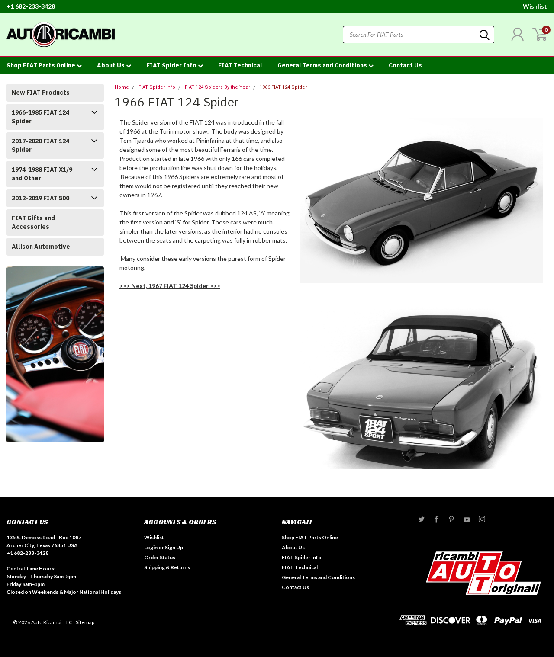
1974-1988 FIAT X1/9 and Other (42, 174)
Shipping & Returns (167, 567)
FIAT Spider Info (172, 65)
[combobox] (418, 34)
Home (122, 87)
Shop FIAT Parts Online (41, 65)
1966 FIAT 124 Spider (283, 87)
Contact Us (405, 65)
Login (151, 547)
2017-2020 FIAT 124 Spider (40, 145)
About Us (111, 65)
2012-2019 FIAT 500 (40, 198)
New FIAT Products (41, 92)
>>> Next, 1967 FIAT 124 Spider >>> (169, 285)
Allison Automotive (41, 246)
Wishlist (535, 6)
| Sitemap (83, 622)
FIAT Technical (240, 65)
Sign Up (174, 547)
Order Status (159, 557)
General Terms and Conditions (322, 65)
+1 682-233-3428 (30, 6)
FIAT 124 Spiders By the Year (217, 87)
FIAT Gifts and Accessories (33, 222)
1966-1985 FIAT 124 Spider (40, 117)
